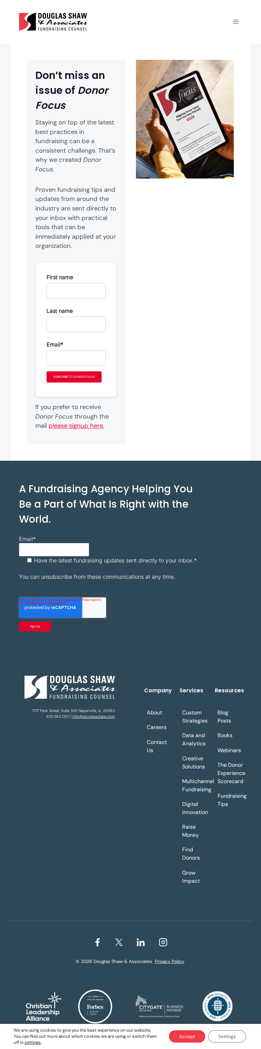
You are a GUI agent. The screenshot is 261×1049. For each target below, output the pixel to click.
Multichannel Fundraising (195, 785)
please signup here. (76, 426)
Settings (227, 1036)
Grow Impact (191, 876)
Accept (187, 1036)
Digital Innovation (195, 808)
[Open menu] (235, 21)
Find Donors (191, 853)
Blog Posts (224, 716)
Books (225, 735)
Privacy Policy (169, 961)
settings (32, 1042)
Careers (157, 727)
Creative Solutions (193, 762)
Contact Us (157, 746)
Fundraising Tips (231, 800)
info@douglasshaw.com (93, 716)
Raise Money (190, 831)
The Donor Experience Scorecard (231, 773)
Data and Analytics (194, 739)
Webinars (229, 750)
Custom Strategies (195, 716)
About (154, 712)
